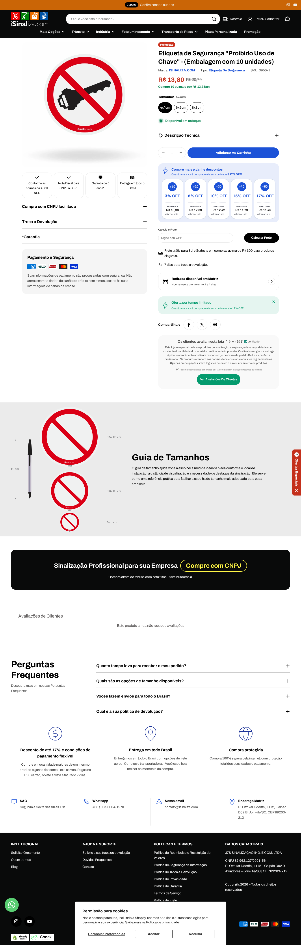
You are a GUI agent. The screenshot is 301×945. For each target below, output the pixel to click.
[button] (296, 473)
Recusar (195, 934)
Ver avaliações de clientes (218, 379)
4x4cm (165, 107)
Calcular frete (261, 237)
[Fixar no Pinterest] (215, 324)
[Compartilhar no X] (202, 324)
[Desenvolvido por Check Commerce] (42, 940)
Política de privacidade (162, 922)
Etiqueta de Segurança (227, 70)
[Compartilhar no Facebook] (189, 324)
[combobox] (143, 19)
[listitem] (172, 199)
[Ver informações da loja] (271, 281)
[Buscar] (214, 19)
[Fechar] (273, 302)
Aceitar (154, 934)
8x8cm (197, 107)
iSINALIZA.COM (182, 70)
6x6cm (181, 107)
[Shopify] (20, 940)
